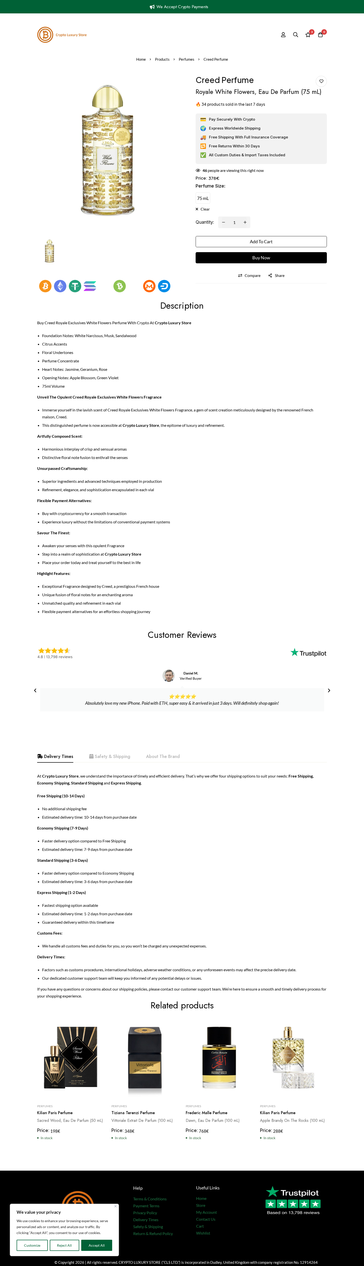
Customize (32, 1245)
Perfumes (186, 59)
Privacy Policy (145, 1212)
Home (141, 59)
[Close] (115, 1206)
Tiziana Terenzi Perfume (133, 1113)
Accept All (97, 1245)
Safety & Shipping (148, 1226)
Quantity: (205, 222)
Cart (200, 1226)
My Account (206, 1212)
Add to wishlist (321, 81)
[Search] (295, 34)
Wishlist (203, 1233)
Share (280, 275)
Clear (205, 209)
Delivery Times (145, 1219)
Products (162, 59)
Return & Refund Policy (153, 1233)
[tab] (55, 756)
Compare (252, 275)
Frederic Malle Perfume (206, 1113)
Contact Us (205, 1219)
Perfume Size (210, 186)
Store (200, 1205)
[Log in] (283, 34)
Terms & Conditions (150, 1198)
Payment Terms (146, 1205)
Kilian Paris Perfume (55, 1113)
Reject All (64, 1245)
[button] (35, 690)
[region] (64, 1230)
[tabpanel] (182, 886)
